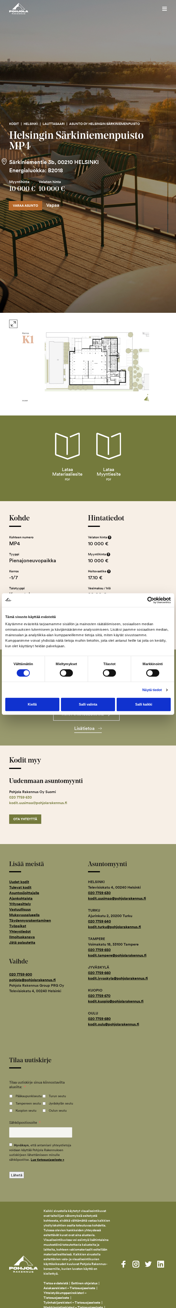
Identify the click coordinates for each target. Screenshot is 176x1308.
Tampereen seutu (28, 1103)
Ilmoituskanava (22, 937)
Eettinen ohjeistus (84, 1283)
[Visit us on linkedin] (160, 1264)
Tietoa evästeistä (56, 1283)
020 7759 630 (20, 797)
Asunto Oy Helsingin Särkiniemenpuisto (104, 123)
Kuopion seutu (26, 1110)
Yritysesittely (20, 903)
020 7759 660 (99, 972)
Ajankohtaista (21, 898)
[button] (164, 8)
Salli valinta (88, 704)
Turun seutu (57, 1096)
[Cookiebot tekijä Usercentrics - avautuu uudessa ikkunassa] (151, 600)
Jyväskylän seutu (61, 1103)
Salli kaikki (143, 704)
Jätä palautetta (22, 942)
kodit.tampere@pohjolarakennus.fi (117, 955)
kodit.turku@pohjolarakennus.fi (114, 926)
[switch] (66, 673)
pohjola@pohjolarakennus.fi (32, 979)
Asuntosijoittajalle (24, 892)
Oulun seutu (58, 1110)
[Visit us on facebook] (123, 1264)
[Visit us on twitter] (148, 1264)
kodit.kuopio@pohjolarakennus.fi (115, 1001)
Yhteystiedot (20, 931)
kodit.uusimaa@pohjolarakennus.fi (38, 802)
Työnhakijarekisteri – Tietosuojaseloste (72, 1302)
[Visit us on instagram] (136, 1264)
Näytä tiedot (152, 690)
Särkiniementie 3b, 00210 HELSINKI (54, 161)
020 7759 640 (99, 921)
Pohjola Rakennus (23, 8)
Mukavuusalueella (24, 914)
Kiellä (32, 704)
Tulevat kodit (20, 887)
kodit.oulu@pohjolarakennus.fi (113, 1024)
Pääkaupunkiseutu (29, 1096)
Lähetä (16, 1175)
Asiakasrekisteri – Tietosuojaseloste (69, 1288)
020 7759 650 (99, 949)
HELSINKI (31, 123)
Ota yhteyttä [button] (25, 819)
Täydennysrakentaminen (30, 920)
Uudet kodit (19, 881)
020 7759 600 (20, 974)
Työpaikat (17, 926)
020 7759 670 (99, 995)
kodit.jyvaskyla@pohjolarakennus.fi (118, 978)
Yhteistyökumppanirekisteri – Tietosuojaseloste (65, 1295)
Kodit (14, 123)
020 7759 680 (99, 1018)
